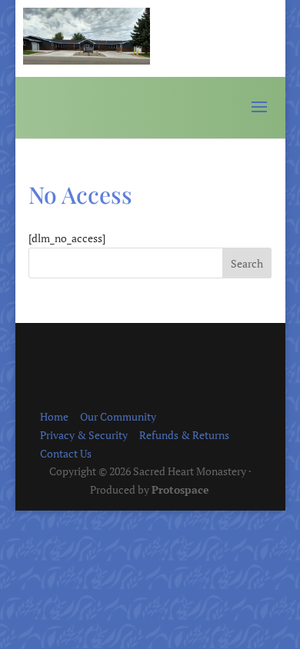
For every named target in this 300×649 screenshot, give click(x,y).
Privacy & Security (84, 435)
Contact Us (66, 453)
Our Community (118, 416)
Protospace (180, 489)
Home (54, 416)
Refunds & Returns (184, 435)
